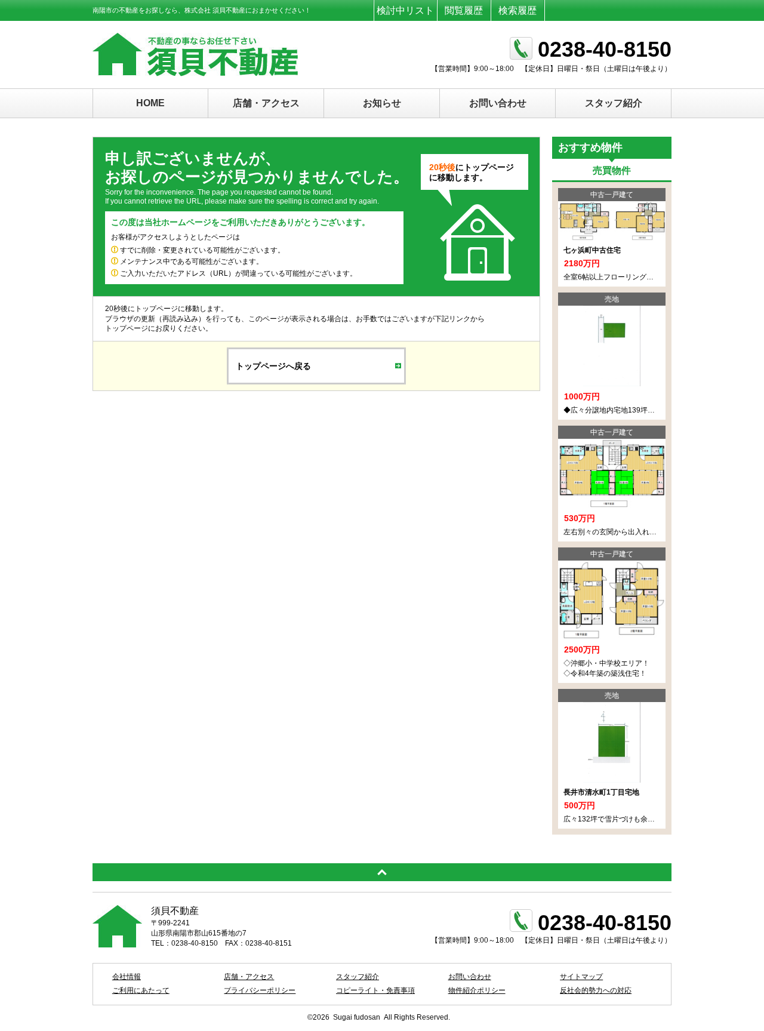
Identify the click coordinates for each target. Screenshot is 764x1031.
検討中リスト (405, 10)
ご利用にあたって (141, 990)
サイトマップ (581, 976)
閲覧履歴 (464, 10)
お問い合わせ (497, 103)
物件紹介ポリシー (477, 990)
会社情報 (126, 976)
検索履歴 (517, 10)
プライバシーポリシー (259, 990)
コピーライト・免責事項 (375, 990)
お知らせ (382, 103)
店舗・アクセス (266, 103)
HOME (150, 103)
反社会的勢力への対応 (595, 990)
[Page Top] (382, 872)
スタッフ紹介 (613, 103)
